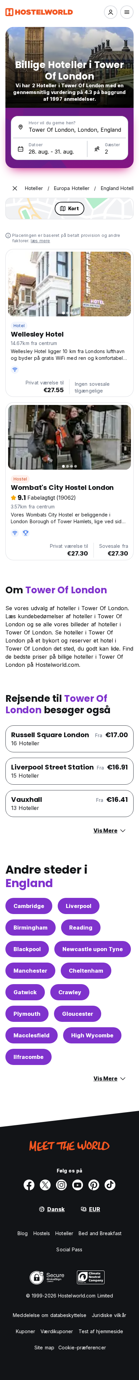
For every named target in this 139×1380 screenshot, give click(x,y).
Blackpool (27, 949)
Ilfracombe (28, 1057)
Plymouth (26, 1013)
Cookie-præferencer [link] (82, 1347)
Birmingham (30, 927)
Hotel (19, 325)
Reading (80, 927)
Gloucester (77, 1013)
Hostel (20, 478)
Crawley (69, 992)
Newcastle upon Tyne (92, 949)
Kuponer (25, 1331)
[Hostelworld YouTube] (77, 1185)
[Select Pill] (110, 12)
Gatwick (25, 992)
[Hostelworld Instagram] (61, 1185)
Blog (23, 1233)
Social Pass (69, 1249)
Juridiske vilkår (109, 1315)
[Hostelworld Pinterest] (93, 1185)
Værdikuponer (56, 1331)
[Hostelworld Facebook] (29, 1185)
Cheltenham (86, 970)
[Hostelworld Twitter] (45, 1185)
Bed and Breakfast (100, 1233)
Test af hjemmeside (101, 1331)
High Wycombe (92, 1035)
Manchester (30, 970)
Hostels (41, 1233)
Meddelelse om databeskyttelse (49, 1315)
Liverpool (78, 906)
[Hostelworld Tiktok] (110, 1185)
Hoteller (64, 1233)
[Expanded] (15, 188)
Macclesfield (31, 1035)
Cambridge (28, 906)
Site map (44, 1347)
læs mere (40, 240)
